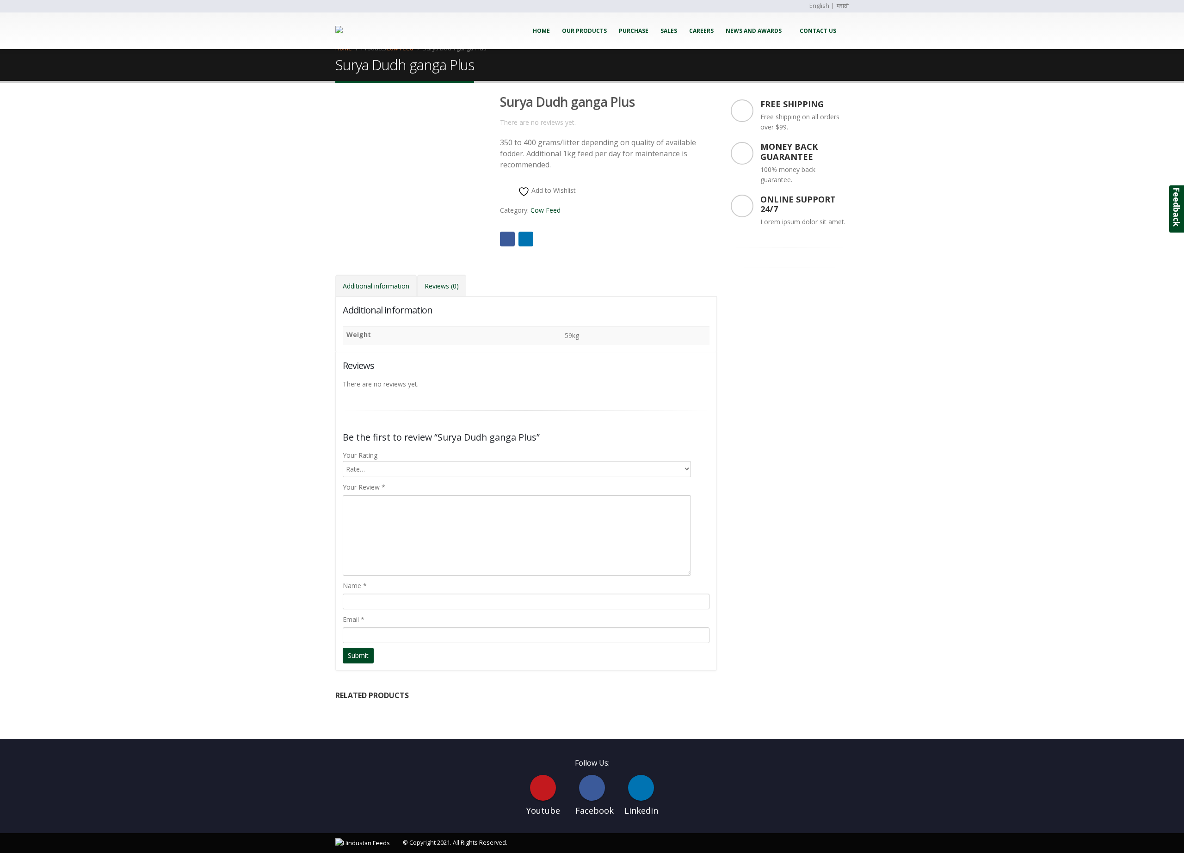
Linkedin (641, 788)
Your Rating (360, 455)
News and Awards (754, 31)
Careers (701, 31)
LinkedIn (525, 239)
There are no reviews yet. (538, 122)
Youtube (543, 788)
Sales (668, 31)
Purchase (633, 31)
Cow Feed (545, 210)
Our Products (584, 31)
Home (541, 31)
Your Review (364, 487)
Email (353, 619)
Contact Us (818, 31)
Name (355, 585)
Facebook (507, 239)
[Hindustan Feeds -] (364, 30)
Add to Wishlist (553, 190)
